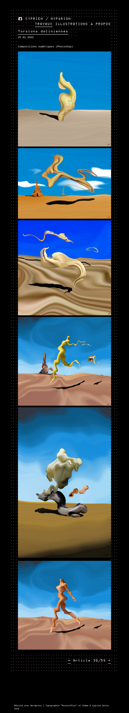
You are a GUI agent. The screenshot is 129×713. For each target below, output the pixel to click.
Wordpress (36, 706)
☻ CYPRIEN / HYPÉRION (44, 18)
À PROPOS (101, 24)
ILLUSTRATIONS (71, 24)
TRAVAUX (44, 24)
